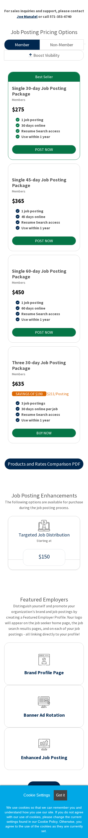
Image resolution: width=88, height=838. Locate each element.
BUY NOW (44, 433)
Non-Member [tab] (61, 44)
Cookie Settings (36, 795)
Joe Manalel (27, 16)
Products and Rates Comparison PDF (44, 464)
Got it (60, 795)
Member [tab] (22, 44)
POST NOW (44, 149)
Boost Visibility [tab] (45, 55)
